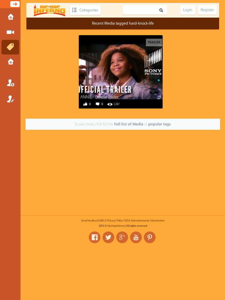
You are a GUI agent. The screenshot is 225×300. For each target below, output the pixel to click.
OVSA (127, 220)
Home (10, 17)
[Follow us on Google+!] (122, 237)
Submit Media (10, 32)
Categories (88, 10)
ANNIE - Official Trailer (99, 97)
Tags (10, 47)
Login (10, 82)
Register (10, 98)
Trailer (154, 42)
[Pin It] (142, 71)
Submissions (10, 62)
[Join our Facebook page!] (94, 237)
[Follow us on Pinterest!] (150, 237)
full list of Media (128, 124)
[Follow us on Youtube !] (136, 237)
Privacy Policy (115, 220)
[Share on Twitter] (115, 71)
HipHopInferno (116, 225)
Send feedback (89, 220)
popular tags (159, 124)
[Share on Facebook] (102, 71)
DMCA (103, 220)
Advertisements (140, 220)
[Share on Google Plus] (128, 71)
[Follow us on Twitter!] (108, 237)
